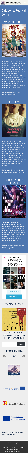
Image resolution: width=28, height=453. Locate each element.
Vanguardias (10, 248)
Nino (14, 356)
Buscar (21, 344)
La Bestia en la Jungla (14, 181)
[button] (6, 270)
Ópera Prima (21, 172)
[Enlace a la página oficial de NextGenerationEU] (14, 418)
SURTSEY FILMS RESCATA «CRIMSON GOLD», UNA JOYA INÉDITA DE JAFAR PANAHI (14, 335)
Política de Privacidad (17, 447)
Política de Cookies (13, 449)
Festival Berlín (12, 94)
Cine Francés (14, 245)
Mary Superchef (14, 22)
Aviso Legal (5, 447)
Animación (13, 92)
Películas (7, 92)
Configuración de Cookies (13, 451)
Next (23, 356)
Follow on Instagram (14, 296)
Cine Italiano (14, 170)
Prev (4, 356)
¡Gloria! (14, 102)
